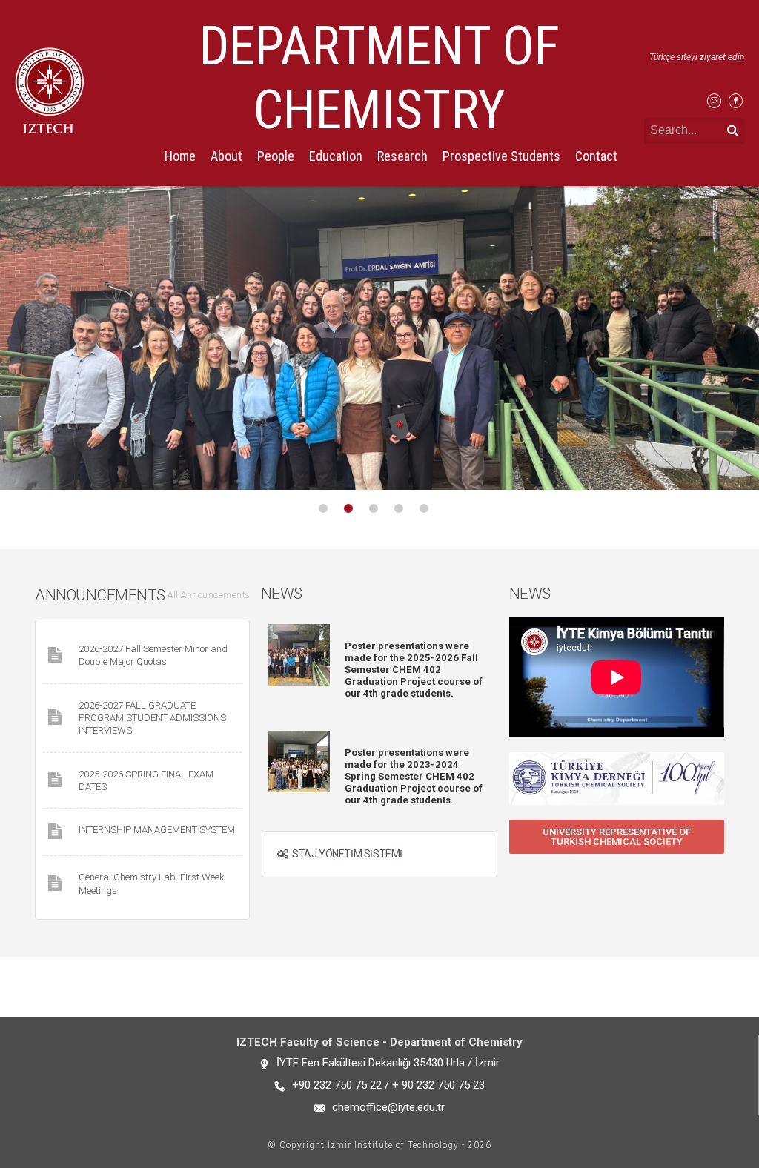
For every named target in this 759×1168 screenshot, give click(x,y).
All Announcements (209, 595)
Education (335, 156)
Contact (596, 156)
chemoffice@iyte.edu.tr (388, 1107)
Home (180, 156)
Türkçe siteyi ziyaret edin (696, 57)
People (275, 156)
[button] (616, 837)
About (226, 156)
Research (402, 156)
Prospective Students (501, 156)
